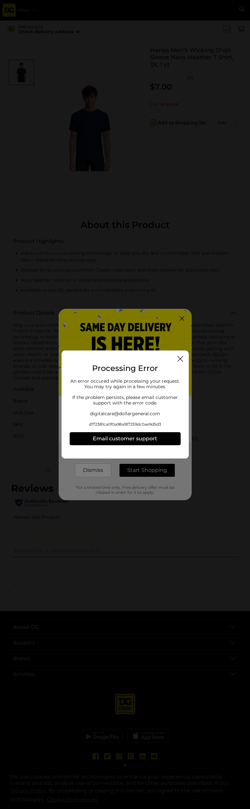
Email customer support (125, 438)
